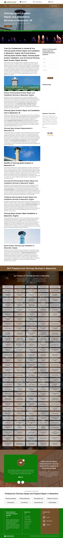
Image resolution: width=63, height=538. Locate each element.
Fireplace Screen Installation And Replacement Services (55, 399)
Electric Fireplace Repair (43, 328)
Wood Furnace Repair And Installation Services (31, 333)
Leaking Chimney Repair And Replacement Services (20, 355)
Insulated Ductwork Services (55, 438)
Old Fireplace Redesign (43, 360)
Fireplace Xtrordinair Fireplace (55, 389)
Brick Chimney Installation (55, 300)
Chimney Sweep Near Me (31, 423)
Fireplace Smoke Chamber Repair (31, 305)
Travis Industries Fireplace (43, 394)
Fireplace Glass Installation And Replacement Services (20, 339)
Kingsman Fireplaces (43, 375)
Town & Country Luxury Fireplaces (31, 375)
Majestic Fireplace (43, 379)
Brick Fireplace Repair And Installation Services (8, 443)
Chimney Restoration (8, 309)
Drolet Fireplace (8, 393)
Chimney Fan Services (55, 319)
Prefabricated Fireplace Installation (55, 333)
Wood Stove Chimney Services (8, 433)
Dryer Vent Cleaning (55, 404)
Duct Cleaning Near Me (19, 423)
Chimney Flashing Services (8, 324)
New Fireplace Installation (55, 295)
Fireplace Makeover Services (31, 438)
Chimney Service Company (43, 413)
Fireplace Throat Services (8, 350)
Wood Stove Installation (43, 427)
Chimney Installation (55, 290)
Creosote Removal (19, 290)
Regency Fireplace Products (55, 370)
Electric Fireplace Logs (20, 350)
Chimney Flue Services (55, 314)
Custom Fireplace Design (19, 365)
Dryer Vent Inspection (55, 409)
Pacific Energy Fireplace (19, 389)
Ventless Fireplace (31, 432)
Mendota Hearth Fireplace (31, 389)
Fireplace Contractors (55, 323)
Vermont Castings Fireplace (55, 380)
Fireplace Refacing (43, 305)
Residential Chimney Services (43, 350)
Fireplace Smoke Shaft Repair (20, 305)
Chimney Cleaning (20, 286)
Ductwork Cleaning (43, 422)
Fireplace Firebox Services (31, 345)
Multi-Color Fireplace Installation (31, 370)
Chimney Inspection (43, 286)
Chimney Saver (55, 309)
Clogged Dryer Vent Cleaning (8, 413)
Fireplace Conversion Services (43, 433)
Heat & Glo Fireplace (8, 384)
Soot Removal (31, 290)
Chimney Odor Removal (19, 360)
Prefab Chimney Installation (31, 404)
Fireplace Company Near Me (7, 427)
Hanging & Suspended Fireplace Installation (55, 432)
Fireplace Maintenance (19, 427)
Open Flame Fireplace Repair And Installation (8, 438)
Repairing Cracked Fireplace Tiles (31, 355)
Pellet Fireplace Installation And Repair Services (43, 370)
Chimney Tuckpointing (55, 305)
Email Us (51, 1)
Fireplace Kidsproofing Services (43, 404)
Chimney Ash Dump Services (31, 319)
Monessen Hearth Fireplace (19, 394)
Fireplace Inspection (31, 309)
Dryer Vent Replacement (31, 418)
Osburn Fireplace (31, 384)
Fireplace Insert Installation (8, 404)
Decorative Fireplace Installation (55, 418)
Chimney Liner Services (8, 319)
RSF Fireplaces (8, 379)
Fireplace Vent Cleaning (43, 324)
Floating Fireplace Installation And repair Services (43, 443)
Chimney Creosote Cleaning (19, 295)
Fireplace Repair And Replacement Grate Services (19, 344)
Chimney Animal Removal (43, 399)
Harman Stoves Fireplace (20, 384)
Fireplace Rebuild (8, 328)
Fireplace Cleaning (55, 286)
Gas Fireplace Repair (31, 328)
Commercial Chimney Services (31, 350)
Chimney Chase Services (31, 314)
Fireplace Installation (43, 294)
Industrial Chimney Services (55, 350)
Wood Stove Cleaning (55, 427)
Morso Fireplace (31, 393)
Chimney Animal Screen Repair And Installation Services (43, 300)
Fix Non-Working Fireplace (20, 300)
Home (5, 5)
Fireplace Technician (55, 422)
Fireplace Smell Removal (8, 360)
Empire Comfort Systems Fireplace (8, 399)
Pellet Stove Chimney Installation (31, 365)
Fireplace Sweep (31, 323)
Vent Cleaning (8, 408)
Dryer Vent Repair (19, 418)
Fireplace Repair (31, 294)
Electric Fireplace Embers (43, 365)
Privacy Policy (26, 527)
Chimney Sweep (8, 286)
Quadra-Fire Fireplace (55, 384)
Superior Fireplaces (8, 375)
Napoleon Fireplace (31, 379)
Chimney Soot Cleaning (7, 295)
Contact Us (27, 5)
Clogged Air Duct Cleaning (20, 413)
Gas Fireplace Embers (55, 364)
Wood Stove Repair (31, 427)
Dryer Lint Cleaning (31, 408)
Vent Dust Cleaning (43, 408)
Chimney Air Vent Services (8, 370)
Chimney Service (31, 286)
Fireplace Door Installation (31, 339)
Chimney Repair (43, 290)
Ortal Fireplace (43, 389)
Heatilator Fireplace (19, 379)
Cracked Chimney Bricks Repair (55, 355)
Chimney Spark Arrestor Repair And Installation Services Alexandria (19, 30)
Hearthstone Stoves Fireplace (55, 394)
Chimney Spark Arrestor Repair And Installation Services (31, 300)
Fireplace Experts (55, 413)
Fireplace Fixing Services (19, 433)
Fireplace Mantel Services (55, 444)
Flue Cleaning (8, 290)
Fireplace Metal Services (8, 345)
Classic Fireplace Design (55, 360)
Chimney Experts (8, 418)
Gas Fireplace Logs (55, 344)
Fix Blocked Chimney (8, 355)
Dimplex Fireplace (43, 384)
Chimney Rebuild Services (20, 404)
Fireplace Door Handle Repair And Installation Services (43, 339)
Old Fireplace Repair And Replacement (43, 310)
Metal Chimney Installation (8, 305)
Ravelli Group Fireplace (31, 399)
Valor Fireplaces (20, 375)
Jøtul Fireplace (8, 389)
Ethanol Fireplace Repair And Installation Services (43, 333)
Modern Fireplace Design (8, 365)
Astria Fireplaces (55, 375)
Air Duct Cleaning (20, 408)
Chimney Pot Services (43, 319)
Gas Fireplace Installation (8, 333)
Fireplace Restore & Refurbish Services (19, 444)
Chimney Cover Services (43, 314)
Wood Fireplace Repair (20, 328)
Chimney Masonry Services (19, 324)
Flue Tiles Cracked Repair (31, 360)
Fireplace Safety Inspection (43, 418)
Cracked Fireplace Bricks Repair (31, 444)
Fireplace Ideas (8, 422)
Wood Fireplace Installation (55, 328)
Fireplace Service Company (31, 413)
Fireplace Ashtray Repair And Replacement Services (55, 339)
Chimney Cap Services (19, 314)
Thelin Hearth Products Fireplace (19, 399)
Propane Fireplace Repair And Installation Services (8, 339)
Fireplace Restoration (8, 299)
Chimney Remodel (43, 438)
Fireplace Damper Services (43, 345)
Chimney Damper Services (20, 319)
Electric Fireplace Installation (20, 333)
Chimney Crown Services (8, 314)
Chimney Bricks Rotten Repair (43, 355)
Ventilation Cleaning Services (19, 438)
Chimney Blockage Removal (19, 310)
